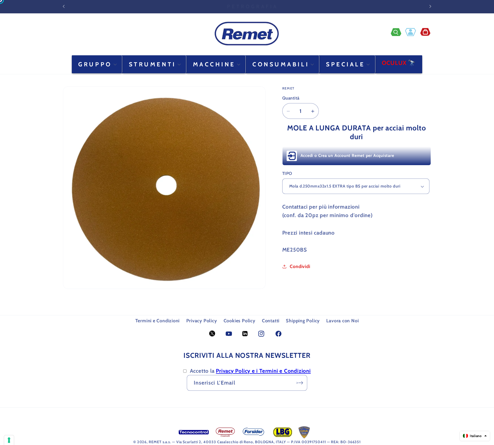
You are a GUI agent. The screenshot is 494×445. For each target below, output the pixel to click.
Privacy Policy (201, 321)
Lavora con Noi (342, 321)
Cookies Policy (239, 321)
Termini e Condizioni (157, 321)
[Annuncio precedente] (63, 6)
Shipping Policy (303, 321)
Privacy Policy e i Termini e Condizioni (263, 371)
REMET (155, 442)
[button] (398, 32)
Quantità (290, 98)
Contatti (270, 321)
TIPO (287, 173)
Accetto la (250, 371)
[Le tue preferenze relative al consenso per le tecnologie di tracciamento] (9, 440)
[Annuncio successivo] (430, 6)
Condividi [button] (300, 266)
